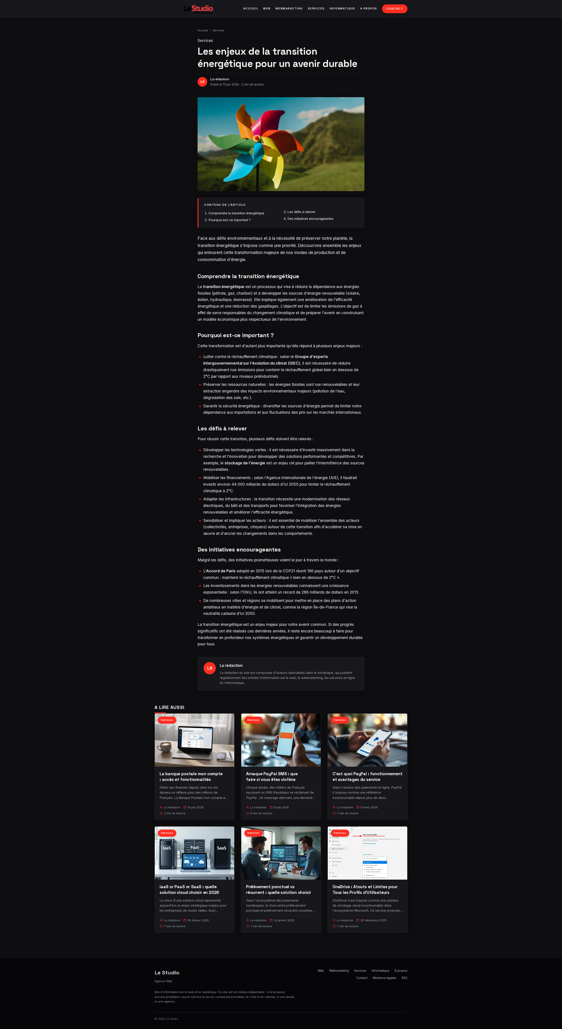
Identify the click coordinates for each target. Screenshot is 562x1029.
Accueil (250, 8)
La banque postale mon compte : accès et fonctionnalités (191, 776)
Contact (394, 8)
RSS (404, 978)
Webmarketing (289, 8)
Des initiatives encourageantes (310, 218)
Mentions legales (384, 978)
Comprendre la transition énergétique (236, 213)
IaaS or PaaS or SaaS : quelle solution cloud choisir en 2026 (189, 889)
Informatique (342, 8)
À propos (368, 8)
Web (266, 8)
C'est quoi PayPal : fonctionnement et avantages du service (367, 776)
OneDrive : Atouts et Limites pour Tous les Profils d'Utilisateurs (365, 889)
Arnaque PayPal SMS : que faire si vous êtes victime (271, 776)
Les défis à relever (301, 212)
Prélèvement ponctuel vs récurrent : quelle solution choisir (278, 889)
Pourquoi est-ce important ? (230, 220)
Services (316, 8)
